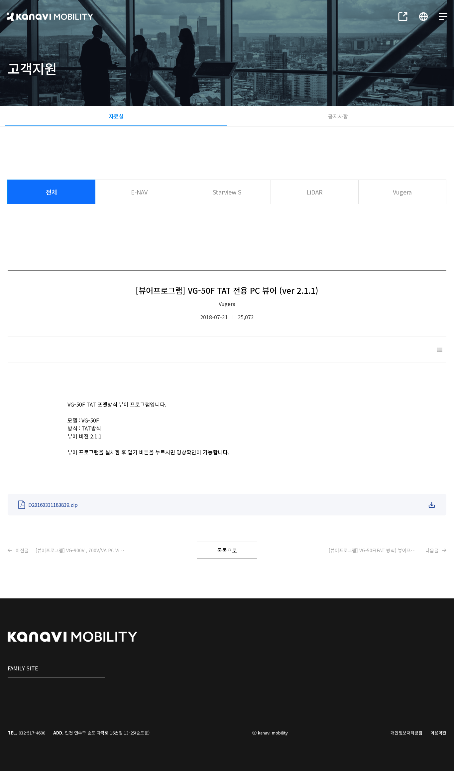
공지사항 (338, 116)
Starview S (227, 192)
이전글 (70, 550)
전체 (51, 192)
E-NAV (139, 192)
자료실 (116, 116)
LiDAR (314, 192)
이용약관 (438, 733)
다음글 (387, 550)
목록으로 (227, 550)
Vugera (402, 192)
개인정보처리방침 (406, 733)
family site (23, 668)
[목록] (439, 349)
